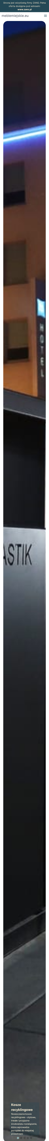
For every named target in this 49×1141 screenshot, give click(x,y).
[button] (45, 16)
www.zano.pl (25, 9)
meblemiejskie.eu (15, 16)
